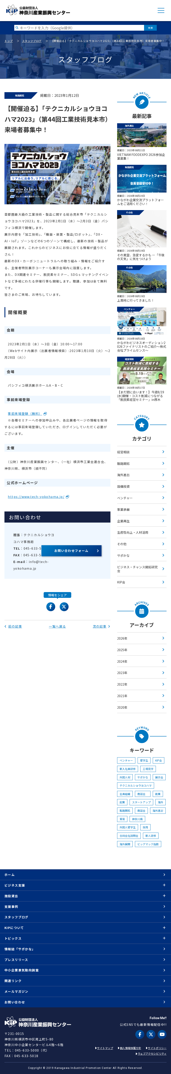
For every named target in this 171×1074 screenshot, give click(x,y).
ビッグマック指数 (148, 844)
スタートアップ (141, 802)
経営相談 (123, 452)
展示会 (159, 777)
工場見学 (148, 769)
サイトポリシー (157, 1048)
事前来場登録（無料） (25, 413)
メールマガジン (16, 991)
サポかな (123, 555)
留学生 (144, 760)
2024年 (122, 661)
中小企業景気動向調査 (21, 970)
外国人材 (125, 777)
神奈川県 (137, 819)
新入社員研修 (128, 769)
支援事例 (11, 906)
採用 (145, 827)
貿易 (122, 819)
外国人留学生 (128, 827)
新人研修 (150, 835)
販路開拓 (123, 463)
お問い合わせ (14, 1002)
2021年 (122, 696)
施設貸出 (11, 896)
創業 (158, 794)
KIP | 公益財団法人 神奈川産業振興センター (37, 10)
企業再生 (123, 521)
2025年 (122, 650)
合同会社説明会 (129, 835)
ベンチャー (125, 498)
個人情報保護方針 (130, 1048)
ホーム (9, 874)
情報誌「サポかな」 (19, 949)
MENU (161, 10)
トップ (8, 41)
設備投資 (123, 486)
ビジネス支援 (14, 885)
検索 (150, 27)
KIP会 (121, 582)
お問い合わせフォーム (71, 550)
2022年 (122, 684)
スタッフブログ (32, 41)
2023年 (122, 672)
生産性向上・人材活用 (132, 532)
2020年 (122, 707)
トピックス (13, 938)
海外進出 (123, 475)
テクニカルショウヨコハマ (136, 785)
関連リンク (13, 981)
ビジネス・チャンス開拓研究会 (137, 569)
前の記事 (15, 626)
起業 (122, 802)
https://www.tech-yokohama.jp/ (36, 496)
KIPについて (14, 927)
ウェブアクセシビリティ (152, 1053)
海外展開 (125, 844)
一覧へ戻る (57, 626)
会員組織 (125, 794)
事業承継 (123, 509)
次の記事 (100, 626)
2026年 (122, 638)
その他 (121, 544)
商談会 (142, 794)
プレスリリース (16, 959)
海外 (160, 802)
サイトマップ (105, 1048)
